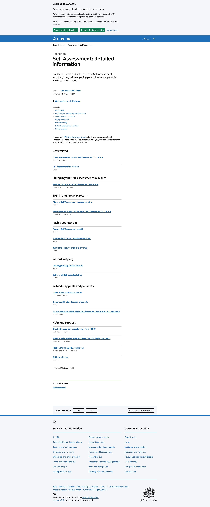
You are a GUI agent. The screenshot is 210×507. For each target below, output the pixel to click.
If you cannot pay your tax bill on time (69, 248)
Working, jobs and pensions (101, 471)
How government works (135, 466)
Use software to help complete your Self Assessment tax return (81, 211)
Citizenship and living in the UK (66, 457)
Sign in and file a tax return (65, 116)
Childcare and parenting (63, 452)
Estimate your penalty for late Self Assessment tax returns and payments (86, 311)
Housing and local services (100, 452)
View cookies (112, 30)
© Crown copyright (149, 500)
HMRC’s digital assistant (74, 137)
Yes (80, 410)
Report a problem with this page (141, 410)
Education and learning (99, 437)
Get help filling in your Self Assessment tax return (75, 184)
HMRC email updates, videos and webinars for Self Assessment (81, 338)
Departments (131, 437)
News (127, 442)
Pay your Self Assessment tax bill (67, 229)
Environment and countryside (102, 447)
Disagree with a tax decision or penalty (70, 302)
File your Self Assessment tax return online (72, 202)
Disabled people (59, 466)
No (94, 410)
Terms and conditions (118, 486)
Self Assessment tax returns (65, 166)
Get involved (130, 471)
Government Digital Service (95, 490)
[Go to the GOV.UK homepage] (61, 39)
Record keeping (61, 123)
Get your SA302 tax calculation (67, 275)
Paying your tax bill (62, 120)
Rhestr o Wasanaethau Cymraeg (66, 490)
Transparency (131, 461)
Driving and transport (62, 471)
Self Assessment (86, 45)
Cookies (71, 486)
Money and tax (95, 457)
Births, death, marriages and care (67, 442)
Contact (103, 486)
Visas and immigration (98, 466)
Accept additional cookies (65, 30)
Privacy (62, 486)
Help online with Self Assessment (68, 348)
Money (62, 45)
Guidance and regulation (136, 447)
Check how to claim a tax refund (67, 292)
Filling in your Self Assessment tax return (70, 113)
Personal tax (72, 45)
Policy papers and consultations (139, 457)
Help (54, 486)
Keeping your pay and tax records (67, 265)
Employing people (97, 442)
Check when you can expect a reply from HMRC (74, 329)
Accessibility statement (87, 486)
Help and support (61, 129)
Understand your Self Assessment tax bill (71, 238)
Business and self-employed (64, 447)
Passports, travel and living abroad (104, 461)
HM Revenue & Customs (71, 91)
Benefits (56, 437)
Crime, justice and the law (64, 461)
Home (54, 45)
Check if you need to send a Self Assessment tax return (77, 157)
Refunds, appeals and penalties (66, 126)
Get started (59, 110)
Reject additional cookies (92, 30)
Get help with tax (60, 357)
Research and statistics (135, 452)
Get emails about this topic (67, 101)
